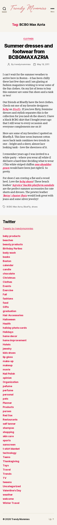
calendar (8, 265)
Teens (6, 457)
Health (7, 323)
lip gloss (8, 357)
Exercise (8, 290)
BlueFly (27, 206)
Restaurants (10, 419)
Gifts (6, 306)
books (6, 256)
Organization (10, 382)
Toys (6, 465)
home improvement (14, 340)
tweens (7, 482)
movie (6, 369)
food (5, 302)
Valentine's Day (12, 490)
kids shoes (9, 352)
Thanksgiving (11, 461)
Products (8, 407)
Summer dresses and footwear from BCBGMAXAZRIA (28, 51)
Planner (7, 402)
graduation (9, 311)
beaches (8, 240)
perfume (8, 390)
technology (9, 452)
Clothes (28, 39)
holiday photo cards (15, 327)
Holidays (8, 331)
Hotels (6, 344)
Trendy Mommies (20, 519)
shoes (34, 206)
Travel (7, 469)
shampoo (8, 427)
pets (5, 398)
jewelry (7, 348)
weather (8, 494)
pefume (7, 386)
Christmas (9, 277)
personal (8, 394)
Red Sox (7, 415)
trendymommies (22, 64)
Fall (5, 294)
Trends (7, 473)
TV (4, 477)
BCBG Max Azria (14, 206)
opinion (7, 377)
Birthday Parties (12, 248)
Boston (7, 261)
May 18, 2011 (43, 64)
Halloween (9, 319)
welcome (8, 498)
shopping (8, 432)
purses (7, 411)
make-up (8, 361)
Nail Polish (9, 373)
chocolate (9, 273)
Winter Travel (11, 503)
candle (7, 269)
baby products (11, 236)
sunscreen (9, 444)
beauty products (13, 244)
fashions (8, 298)
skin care (8, 436)
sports (7, 440)
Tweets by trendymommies (18, 228)
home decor (10, 336)
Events (7, 286)
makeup (7, 365)
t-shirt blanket (11, 448)
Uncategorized (12, 486)
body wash (9, 252)
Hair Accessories (13, 315)
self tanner (9, 423)
